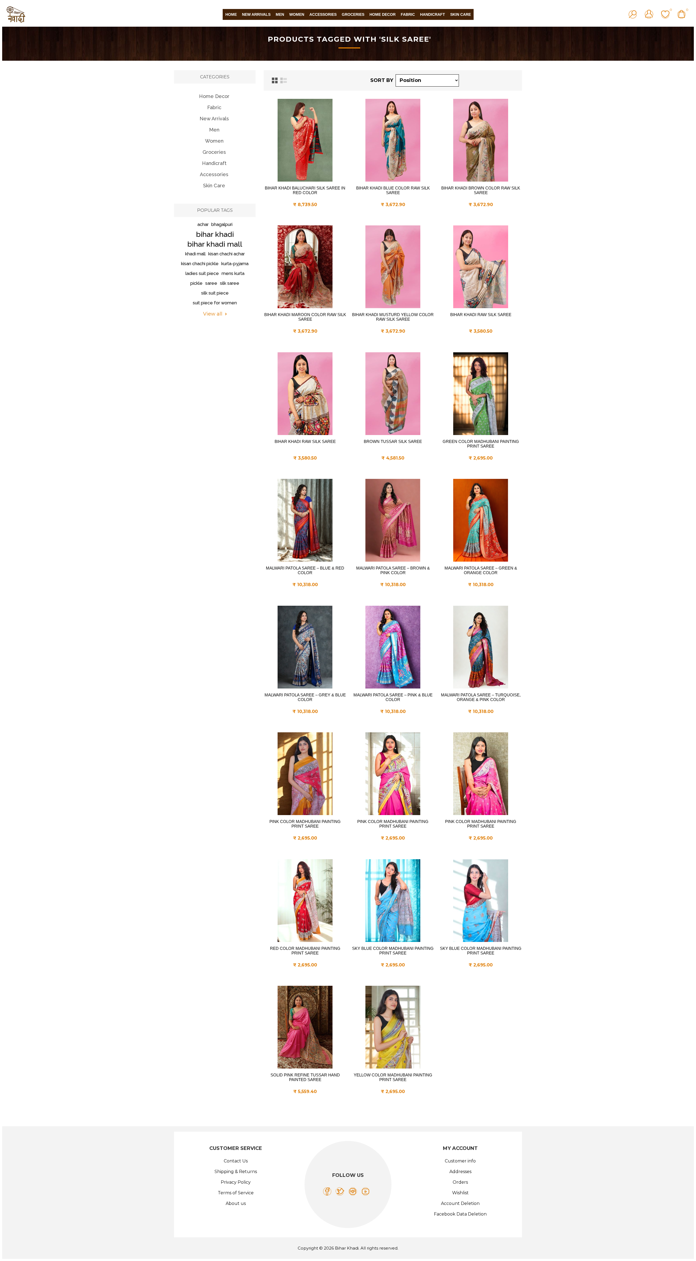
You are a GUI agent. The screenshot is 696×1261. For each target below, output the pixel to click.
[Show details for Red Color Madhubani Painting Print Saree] (305, 900)
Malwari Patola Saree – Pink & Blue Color (393, 697)
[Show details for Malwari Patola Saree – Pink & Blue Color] (393, 647)
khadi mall (195, 253)
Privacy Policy (236, 1182)
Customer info (460, 1161)
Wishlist (460, 1192)
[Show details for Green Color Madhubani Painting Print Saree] (480, 393)
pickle (196, 283)
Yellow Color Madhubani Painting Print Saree (393, 1077)
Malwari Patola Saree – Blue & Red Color (305, 570)
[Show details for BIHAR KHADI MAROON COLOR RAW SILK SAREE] (305, 266)
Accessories (214, 174)
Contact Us (236, 1161)
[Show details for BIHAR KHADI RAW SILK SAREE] (480, 266)
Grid (275, 80)
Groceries (214, 152)
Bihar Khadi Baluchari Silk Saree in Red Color (305, 190)
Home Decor (214, 96)
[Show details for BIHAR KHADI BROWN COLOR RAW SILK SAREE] (480, 140)
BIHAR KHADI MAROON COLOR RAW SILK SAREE (305, 317)
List (283, 80)
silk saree (229, 283)
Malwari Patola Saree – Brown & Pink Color (393, 570)
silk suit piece (215, 293)
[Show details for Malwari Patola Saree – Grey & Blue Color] (305, 647)
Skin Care (214, 185)
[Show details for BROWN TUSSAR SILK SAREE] (393, 393)
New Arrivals (214, 118)
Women (214, 141)
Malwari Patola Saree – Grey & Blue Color (305, 697)
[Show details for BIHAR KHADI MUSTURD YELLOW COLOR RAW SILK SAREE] (393, 266)
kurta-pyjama (234, 263)
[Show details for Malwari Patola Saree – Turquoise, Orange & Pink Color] (480, 647)
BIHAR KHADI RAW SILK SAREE (480, 314)
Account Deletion (460, 1203)
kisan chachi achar (226, 253)
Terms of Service (236, 1192)
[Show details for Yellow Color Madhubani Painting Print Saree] (393, 1027)
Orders (460, 1182)
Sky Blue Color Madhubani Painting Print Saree (393, 950)
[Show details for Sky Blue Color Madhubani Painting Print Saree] (393, 900)
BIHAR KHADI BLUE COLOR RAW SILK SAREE (393, 190)
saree (211, 283)
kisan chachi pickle (200, 263)
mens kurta (233, 273)
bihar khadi (215, 234)
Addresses (460, 1171)
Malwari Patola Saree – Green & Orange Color (481, 570)
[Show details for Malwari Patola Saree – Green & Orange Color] (480, 520)
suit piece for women (215, 302)
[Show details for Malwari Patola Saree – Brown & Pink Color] (393, 520)
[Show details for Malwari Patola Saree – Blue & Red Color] (305, 520)
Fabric (214, 107)
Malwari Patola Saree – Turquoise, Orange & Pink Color (481, 697)
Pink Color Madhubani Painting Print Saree (305, 823)
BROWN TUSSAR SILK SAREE (393, 441)
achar (203, 224)
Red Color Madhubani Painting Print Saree (305, 950)
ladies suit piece (202, 273)
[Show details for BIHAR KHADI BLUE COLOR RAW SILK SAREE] (393, 140)
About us (236, 1203)
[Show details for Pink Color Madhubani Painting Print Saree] (305, 773)
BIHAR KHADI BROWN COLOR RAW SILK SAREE (480, 190)
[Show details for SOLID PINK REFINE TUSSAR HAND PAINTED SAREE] (305, 1027)
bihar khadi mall (214, 244)
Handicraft (214, 163)
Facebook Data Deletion (460, 1214)
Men (214, 130)
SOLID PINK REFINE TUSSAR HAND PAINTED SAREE (305, 1077)
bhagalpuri (221, 224)
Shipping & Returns (236, 1171)
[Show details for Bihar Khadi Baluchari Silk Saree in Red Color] (305, 140)
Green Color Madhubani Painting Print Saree (481, 443)
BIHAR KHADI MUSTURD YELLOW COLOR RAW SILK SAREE (393, 317)
